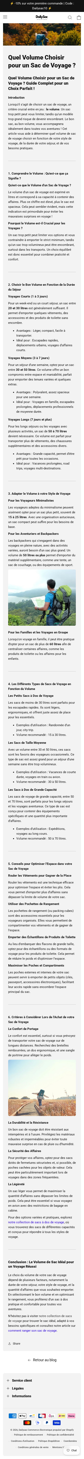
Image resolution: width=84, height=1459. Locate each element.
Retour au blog (44, 1360)
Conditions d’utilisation (22, 1441)
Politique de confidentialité (60, 1434)
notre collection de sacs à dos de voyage (36, 1222)
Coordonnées (70, 1441)
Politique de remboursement (28, 1434)
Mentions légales (61, 1447)
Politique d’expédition (49, 1441)
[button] (5, 16)
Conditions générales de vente (33, 1447)
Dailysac (23, 1430)
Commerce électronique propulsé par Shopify (51, 1430)
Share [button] (16, 1343)
